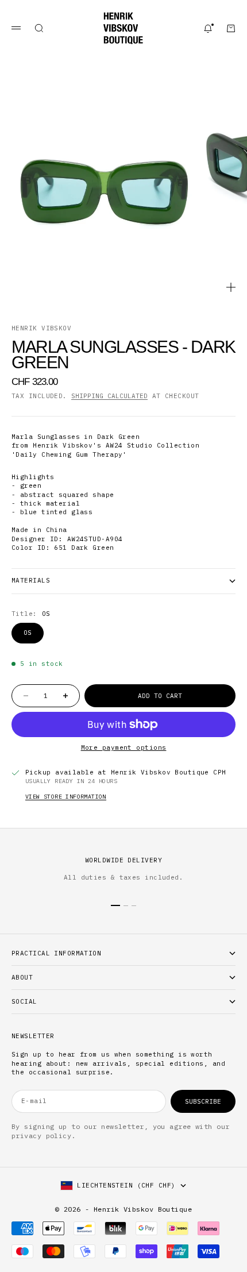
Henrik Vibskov (41, 328)
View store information (65, 796)
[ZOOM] (230, 287)
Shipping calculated (109, 396)
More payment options (124, 747)
